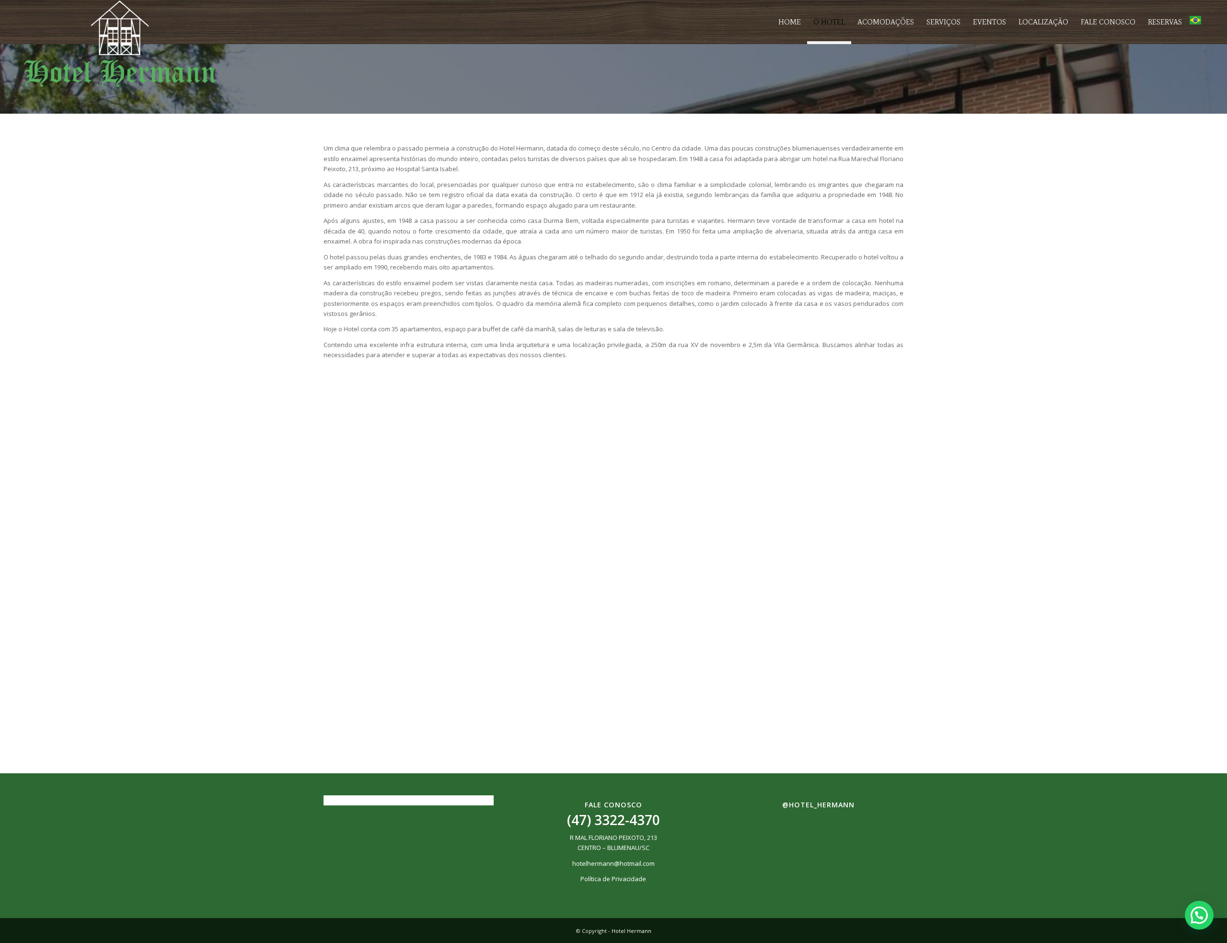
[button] (1199, 915)
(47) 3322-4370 (613, 820)
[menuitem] (789, 22)
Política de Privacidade (613, 878)
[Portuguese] (1195, 22)
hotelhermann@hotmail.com (613, 863)
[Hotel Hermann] (119, 43)
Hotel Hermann (631, 930)
